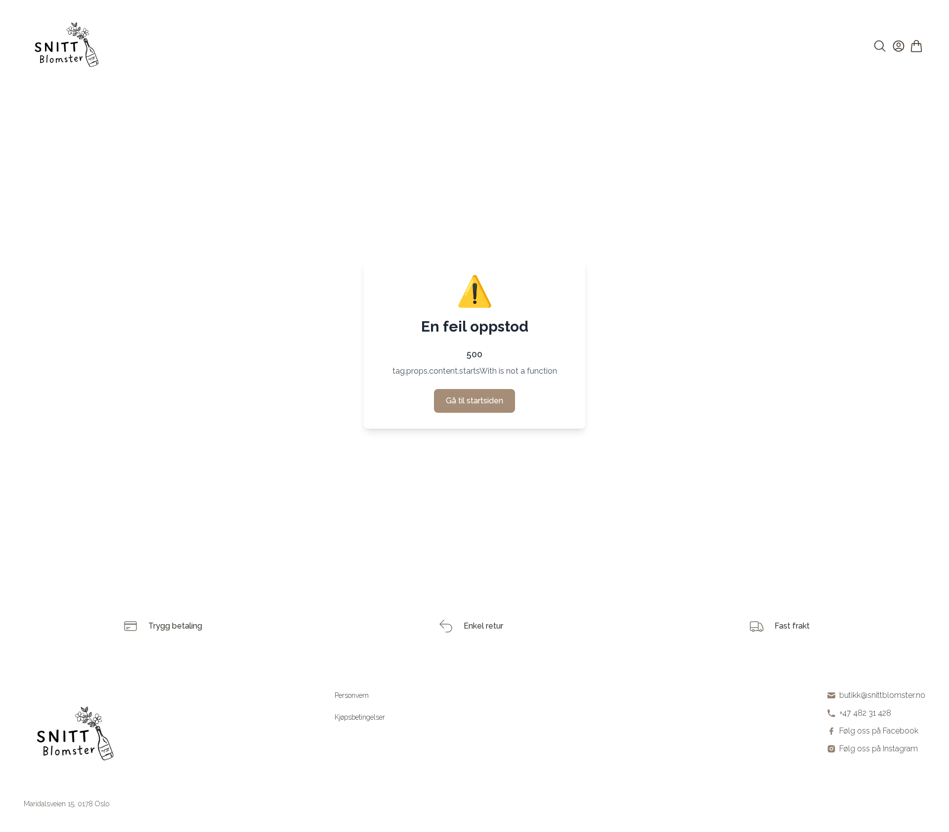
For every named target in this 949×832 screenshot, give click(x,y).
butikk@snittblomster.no (882, 695)
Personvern (352, 695)
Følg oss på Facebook (878, 730)
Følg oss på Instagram (878, 748)
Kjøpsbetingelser (360, 717)
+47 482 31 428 (865, 713)
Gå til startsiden (474, 400)
